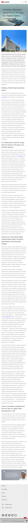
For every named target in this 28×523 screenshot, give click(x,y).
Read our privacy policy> (19, 521)
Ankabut (20, 156)
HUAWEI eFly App (8, 507)
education (5, 97)
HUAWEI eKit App (8, 504)
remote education (7, 316)
